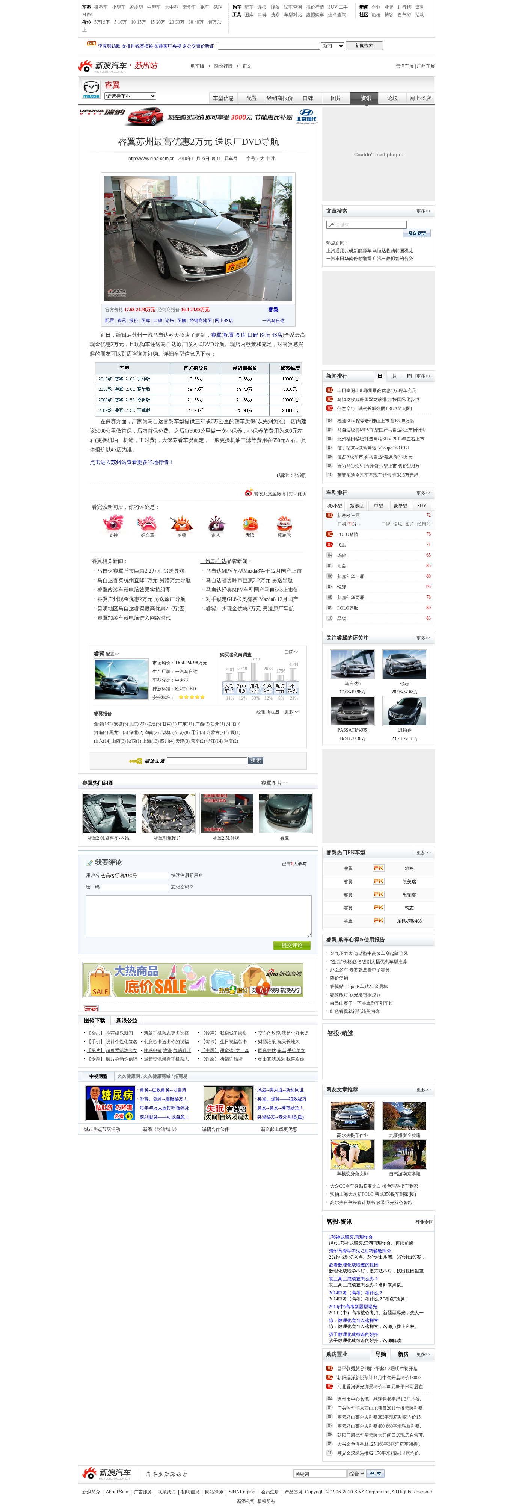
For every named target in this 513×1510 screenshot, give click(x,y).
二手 (343, 7)
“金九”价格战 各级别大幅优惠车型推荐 (368, 961)
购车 (236, 7)
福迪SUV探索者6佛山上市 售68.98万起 (375, 421)
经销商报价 (280, 98)
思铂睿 (405, 730)
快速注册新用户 (187, 875)
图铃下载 (94, 1020)
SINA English (242, 1492)
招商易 (180, 1076)
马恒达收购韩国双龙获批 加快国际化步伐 (378, 399)
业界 (389, 7)
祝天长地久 (288, 1041)
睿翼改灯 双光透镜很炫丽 (355, 994)
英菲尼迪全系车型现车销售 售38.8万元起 (377, 475)
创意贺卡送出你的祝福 (166, 1041)
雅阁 (409, 868)
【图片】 (96, 1050)
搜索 (275, 14)
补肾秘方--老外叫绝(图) (280, 1117)
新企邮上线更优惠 (279, 1129)
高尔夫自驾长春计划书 (352, 1202)
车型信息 (223, 98)
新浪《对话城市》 (161, 1129)
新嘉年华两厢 (350, 597)
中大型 (182, 680)
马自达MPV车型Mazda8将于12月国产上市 (254, 571)
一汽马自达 (273, 320)
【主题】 (210, 1050)
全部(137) (103, 723)
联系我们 (167, 1492)
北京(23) (137, 723)
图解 (181, 320)
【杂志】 (96, 1033)
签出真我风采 (271, 1059)
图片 (336, 98)
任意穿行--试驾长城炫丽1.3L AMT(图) (374, 408)
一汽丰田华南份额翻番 (348, 258)
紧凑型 (136, 7)
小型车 (118, 7)
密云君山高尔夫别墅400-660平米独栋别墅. (379, 1426)
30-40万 (196, 22)
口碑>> (291, 652)
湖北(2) (136, 732)
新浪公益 (126, 1020)
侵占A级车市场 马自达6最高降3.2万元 (375, 457)
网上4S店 (420, 98)
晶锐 (341, 618)
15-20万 (157, 22)
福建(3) (154, 723)
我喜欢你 (295, 1059)
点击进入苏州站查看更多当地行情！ (132, 462)
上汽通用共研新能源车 (348, 250)
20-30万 (176, 22)
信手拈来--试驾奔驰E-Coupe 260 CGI (373, 448)
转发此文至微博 (270, 493)
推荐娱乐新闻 (119, 1033)
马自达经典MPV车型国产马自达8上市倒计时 (381, 430)
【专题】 (96, 1059)
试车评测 (293, 7)
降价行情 (223, 66)
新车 (248, 7)
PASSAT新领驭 (353, 730)
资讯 (366, 98)
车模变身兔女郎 (352, 1173)
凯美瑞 (409, 881)
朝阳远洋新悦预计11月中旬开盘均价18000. (379, 1377)
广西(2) (202, 723)
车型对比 (293, 14)
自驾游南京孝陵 (405, 1173)
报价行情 (315, 7)
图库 (248, 14)
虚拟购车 (315, 14)
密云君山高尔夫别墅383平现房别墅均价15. (379, 1417)
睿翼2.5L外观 (226, 838)
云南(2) (198, 741)
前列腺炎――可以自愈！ (164, 1117)
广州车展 (426, 66)
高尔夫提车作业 (352, 1135)
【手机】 (96, 1041)
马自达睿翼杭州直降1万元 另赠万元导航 (144, 580)
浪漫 (167, 1050)
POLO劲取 (347, 608)
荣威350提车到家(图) (395, 1194)
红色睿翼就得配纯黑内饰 (355, 1011)
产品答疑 (294, 1492)
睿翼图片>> (274, 783)
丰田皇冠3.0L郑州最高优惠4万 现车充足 (376, 390)
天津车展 (405, 66)
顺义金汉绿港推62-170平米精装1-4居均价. (378, 1453)
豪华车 (189, 7)
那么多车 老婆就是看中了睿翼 (360, 970)
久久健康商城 (156, 1076)
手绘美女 (296, 1050)
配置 (251, 98)
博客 (389, 14)
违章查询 (337, 14)
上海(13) (150, 741)
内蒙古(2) (215, 732)
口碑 (262, 14)
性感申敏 (153, 1050)
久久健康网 (129, 1076)
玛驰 (341, 555)
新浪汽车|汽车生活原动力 (166, 1474)
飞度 (341, 545)
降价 (275, 7)
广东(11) (186, 723)
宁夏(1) (233, 732)
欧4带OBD (185, 688)
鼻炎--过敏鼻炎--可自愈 (163, 1089)
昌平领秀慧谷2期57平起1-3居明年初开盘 (377, 1368)
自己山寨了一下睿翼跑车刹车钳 (361, 1003)
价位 (86, 22)
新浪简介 (91, 1492)
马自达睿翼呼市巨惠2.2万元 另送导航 (140, 571)
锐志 (404, 683)
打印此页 (298, 493)
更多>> (291, 711)
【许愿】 (210, 1059)
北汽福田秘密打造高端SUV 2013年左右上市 (380, 439)
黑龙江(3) (118, 732)
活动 (419, 14)
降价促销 (339, 978)
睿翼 (112, 84)
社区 (363, 14)
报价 (133, 320)
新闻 (363, 7)
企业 (375, 7)
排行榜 (404, 7)
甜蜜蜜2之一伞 (234, 1050)
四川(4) (167, 741)
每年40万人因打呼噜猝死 (164, 1108)
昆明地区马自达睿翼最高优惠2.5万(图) (142, 608)
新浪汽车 (103, 66)
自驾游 (404, 14)
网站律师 (214, 1492)
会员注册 (270, 1492)
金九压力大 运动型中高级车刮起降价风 (369, 953)
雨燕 (341, 566)
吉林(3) (167, 732)
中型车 (154, 7)
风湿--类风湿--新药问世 (280, 1089)
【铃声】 (210, 1033)
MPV (87, 14)
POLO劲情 (347, 534)
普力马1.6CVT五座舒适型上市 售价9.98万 (378, 466)
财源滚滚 (267, 1041)
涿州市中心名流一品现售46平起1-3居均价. (379, 1399)
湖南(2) (152, 732)
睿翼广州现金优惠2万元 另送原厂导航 (141, 599)
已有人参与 (294, 864)
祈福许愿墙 (231, 1059)
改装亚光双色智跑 (394, 1202)
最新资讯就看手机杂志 (166, 1059)
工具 (236, 14)
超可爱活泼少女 (121, 1050)
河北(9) (233, 723)
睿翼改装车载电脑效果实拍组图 (134, 590)
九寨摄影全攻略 (405, 1135)
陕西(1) (134, 741)
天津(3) (182, 741)
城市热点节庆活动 (102, 1129)
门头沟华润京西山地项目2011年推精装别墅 (380, 1408)
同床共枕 (267, 1050)
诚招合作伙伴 (215, 1129)
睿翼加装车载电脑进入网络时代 (134, 618)
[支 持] (113, 523)
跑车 (204, 7)
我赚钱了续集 (233, 1033)
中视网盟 (98, 1076)
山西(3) (119, 741)
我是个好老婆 (295, 1033)
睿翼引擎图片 (167, 838)
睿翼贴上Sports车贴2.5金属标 (359, 986)
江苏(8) (182, 732)
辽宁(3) (198, 732)
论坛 (375, 14)
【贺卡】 (210, 1041)
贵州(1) (218, 723)
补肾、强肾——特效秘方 (282, 1098)
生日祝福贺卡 (233, 1041)
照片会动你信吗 (121, 1059)
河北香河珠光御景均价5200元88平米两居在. (380, 1386)
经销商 (424, 524)
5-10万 (120, 22)
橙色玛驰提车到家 (400, 1186)
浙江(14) (214, 741)
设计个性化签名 (121, 1041)
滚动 (419, 7)
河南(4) (101, 732)
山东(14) (102, 741)
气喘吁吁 (182, 1050)
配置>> (113, 654)
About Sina (117, 1492)
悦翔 (341, 587)
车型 (86, 7)
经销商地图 (200, 320)
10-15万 (138, 22)
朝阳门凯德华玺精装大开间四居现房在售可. (380, 1435)
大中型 (171, 7)
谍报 (262, 7)
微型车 (101, 7)
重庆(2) (231, 741)
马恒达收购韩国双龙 (393, 250)
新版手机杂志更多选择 (166, 1033)
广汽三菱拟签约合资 (393, 258)
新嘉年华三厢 (350, 576)
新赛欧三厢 (348, 515)
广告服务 (143, 1492)
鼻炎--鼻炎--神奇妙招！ (280, 1108)
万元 (191, 663)
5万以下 (102, 22)
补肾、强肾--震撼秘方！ (164, 1098)
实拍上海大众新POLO (352, 1194)
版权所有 (266, 1501)
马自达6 (353, 683)
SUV (218, 7)
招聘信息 (190, 1492)
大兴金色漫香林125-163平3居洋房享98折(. (378, 1444)
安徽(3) (121, 723)
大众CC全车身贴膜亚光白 (355, 1186)
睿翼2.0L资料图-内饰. (109, 838)
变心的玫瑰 (269, 1033)
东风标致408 (409, 921)
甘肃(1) (169, 723)
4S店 (277, 335)
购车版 (197, 66)
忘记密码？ (182, 887)
